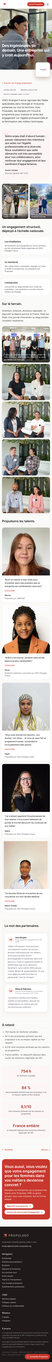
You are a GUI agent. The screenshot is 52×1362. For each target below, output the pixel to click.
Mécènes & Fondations (11, 1269)
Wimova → (45, 1150)
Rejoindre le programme (17, 1206)
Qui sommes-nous (9, 1272)
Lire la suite (10, 591)
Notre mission (7, 1276)
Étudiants (6, 1265)
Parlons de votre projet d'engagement (23, 1212)
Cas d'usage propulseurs (12, 1283)
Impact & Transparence (11, 1279)
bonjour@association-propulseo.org (16, 1246)
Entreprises (6, 1258)
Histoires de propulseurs (12, 1262)
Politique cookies (9, 1302)
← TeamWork (7, 1150)
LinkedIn (5, 1317)
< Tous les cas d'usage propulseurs (17, 83)
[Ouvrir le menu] (47, 4)
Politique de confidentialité (13, 1306)
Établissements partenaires (13, 1287)
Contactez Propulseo (39, 1357)
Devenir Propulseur (36, 4)
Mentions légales (9, 1299)
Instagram (6, 1321)
